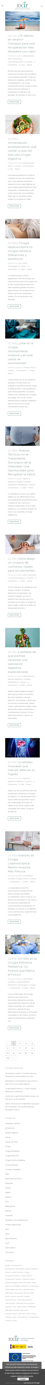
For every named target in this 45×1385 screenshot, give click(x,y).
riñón (7, 1229)
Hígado (19, 781)
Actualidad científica (12, 1123)
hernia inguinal (17, 1296)
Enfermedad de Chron (13, 1179)
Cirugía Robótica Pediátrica (15, 1160)
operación (24, 1310)
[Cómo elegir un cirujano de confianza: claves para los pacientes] (22, 544)
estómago (9, 1293)
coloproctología (11, 1282)
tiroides (8, 1320)
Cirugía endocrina (11, 1156)
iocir (14, 1307)
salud (14, 1317)
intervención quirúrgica (25, 1303)
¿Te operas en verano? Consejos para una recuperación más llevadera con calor (22, 43)
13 (26, 1053)
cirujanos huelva (28, 1279)
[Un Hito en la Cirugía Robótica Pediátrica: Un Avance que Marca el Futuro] (22, 944)
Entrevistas (9, 1183)
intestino (8, 1307)
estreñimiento (29, 1289)
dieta (34, 1282)
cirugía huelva (26, 1276)
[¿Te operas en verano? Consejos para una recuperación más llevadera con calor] (22, 21)
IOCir (10, 59)
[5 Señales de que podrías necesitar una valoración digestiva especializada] (22, 637)
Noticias (8, 1211)
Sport (7, 1243)
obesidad (31, 1307)
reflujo (33, 1314)
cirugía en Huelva (12, 1276)
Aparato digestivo (15, 679)
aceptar (23, 1379)
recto (28, 1314)
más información (28, 1376)
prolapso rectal (11, 1314)
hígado (27, 1296)
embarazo (25, 1286)
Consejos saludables (13, 1169)
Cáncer (7, 1137)
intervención (10, 1303)
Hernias (8, 1188)
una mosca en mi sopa (32, 1383)
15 (8, 1057)
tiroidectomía (34, 1317)
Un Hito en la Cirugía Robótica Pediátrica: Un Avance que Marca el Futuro (22, 966)
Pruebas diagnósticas (13, 1225)
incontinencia (10, 1300)
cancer (7, 1272)
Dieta (7, 1174)
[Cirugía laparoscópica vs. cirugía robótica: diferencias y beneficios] (22, 228)
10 (7, 1053)
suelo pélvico (22, 1317)
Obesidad (22, 485)
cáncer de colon (24, 1282)
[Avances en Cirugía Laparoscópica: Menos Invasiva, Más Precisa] (22, 841)
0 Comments (28, 166)
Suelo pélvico (10, 1248)
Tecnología (12, 266)
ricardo (29, 62)
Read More (14, 102)
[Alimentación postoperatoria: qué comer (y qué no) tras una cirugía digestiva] (22, 124)
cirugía (26, 1272)
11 (14, 1053)
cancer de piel (17, 1272)
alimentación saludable (14, 1269)
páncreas (21, 1314)
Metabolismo (10, 1206)
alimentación (28, 56)
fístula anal (18, 1293)
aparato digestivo (31, 1269)
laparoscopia (22, 1307)
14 (32, 1053)
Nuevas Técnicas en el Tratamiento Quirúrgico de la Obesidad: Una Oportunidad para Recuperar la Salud (21, 462)
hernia (7, 1296)
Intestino (8, 1197)
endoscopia (34, 1286)
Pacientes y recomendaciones (16, 1220)
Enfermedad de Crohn (14, 1289)
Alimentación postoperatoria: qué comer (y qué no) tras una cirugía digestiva (22, 150)
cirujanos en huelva (13, 1279)
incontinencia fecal (24, 1300)
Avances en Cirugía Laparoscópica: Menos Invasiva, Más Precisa (21, 863)
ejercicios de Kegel (12, 1286)
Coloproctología (11, 1165)
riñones (8, 1317)
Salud (7, 1234)
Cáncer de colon (11, 1142)
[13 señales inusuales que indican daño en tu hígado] (22, 747)
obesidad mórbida (12, 1310)
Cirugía (26, 367)
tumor (14, 1320)
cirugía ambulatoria (12, 1151)
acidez (7, 1265)
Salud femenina (11, 1238)
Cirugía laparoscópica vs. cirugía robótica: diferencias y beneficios (20, 251)
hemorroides (29, 1293)
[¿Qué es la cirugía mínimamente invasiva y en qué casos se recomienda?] (22, 329)
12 (20, 1053)
